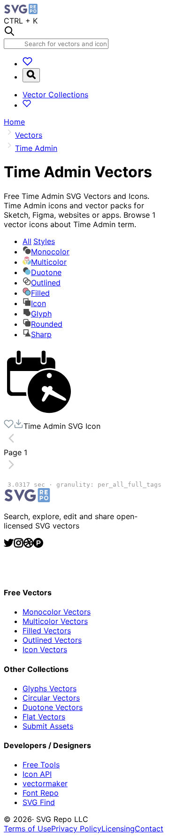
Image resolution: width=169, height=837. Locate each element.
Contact (149, 828)
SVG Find (39, 802)
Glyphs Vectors (50, 688)
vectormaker (45, 783)
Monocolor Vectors (57, 611)
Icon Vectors (45, 649)
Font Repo (41, 793)
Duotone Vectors (53, 707)
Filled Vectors (47, 630)
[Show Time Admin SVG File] (39, 414)
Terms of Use (27, 828)
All (39, 241)
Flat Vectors (44, 716)
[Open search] (31, 75)
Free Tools (41, 764)
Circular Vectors (51, 698)
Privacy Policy (76, 828)
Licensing (118, 828)
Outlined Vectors (52, 640)
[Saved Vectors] (27, 63)
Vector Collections (55, 94)
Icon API (37, 774)
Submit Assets (48, 726)
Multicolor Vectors (55, 621)
